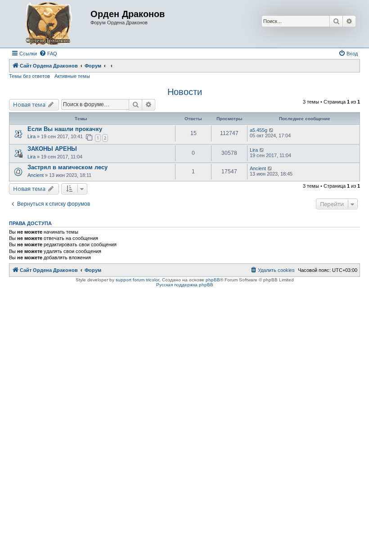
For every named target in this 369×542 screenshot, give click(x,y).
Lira (31, 136)
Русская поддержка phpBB (184, 284)
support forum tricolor (137, 279)
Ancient (36, 175)
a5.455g (258, 130)
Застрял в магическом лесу (67, 167)
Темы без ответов (29, 76)
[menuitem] (48, 53)
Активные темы (72, 76)
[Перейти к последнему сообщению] (271, 130)
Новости (184, 92)
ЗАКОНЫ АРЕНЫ (52, 148)
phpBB (213, 279)
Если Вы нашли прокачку (64, 129)
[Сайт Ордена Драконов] (50, 23)
